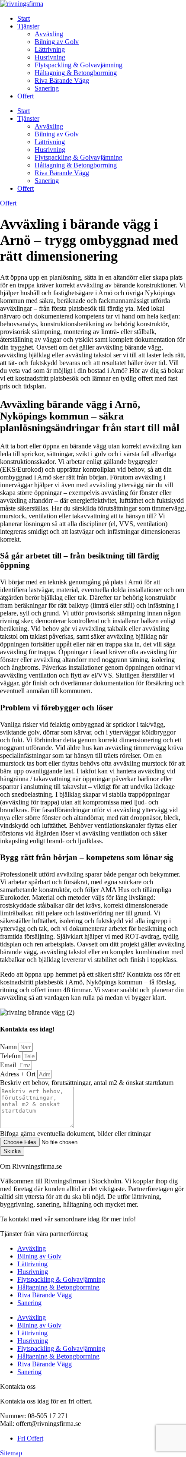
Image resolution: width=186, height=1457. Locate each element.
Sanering (47, 88)
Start (23, 18)
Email (9, 1065)
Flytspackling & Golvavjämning (78, 65)
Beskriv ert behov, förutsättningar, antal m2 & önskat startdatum (86, 1082)
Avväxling (49, 34)
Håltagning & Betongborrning (76, 72)
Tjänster (28, 26)
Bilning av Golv (57, 41)
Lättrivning (50, 49)
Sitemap (11, 1453)
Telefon (11, 1056)
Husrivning (50, 57)
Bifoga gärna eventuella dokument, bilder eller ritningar (75, 1133)
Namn (9, 1046)
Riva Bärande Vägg (62, 80)
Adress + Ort (18, 1074)
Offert (25, 96)
